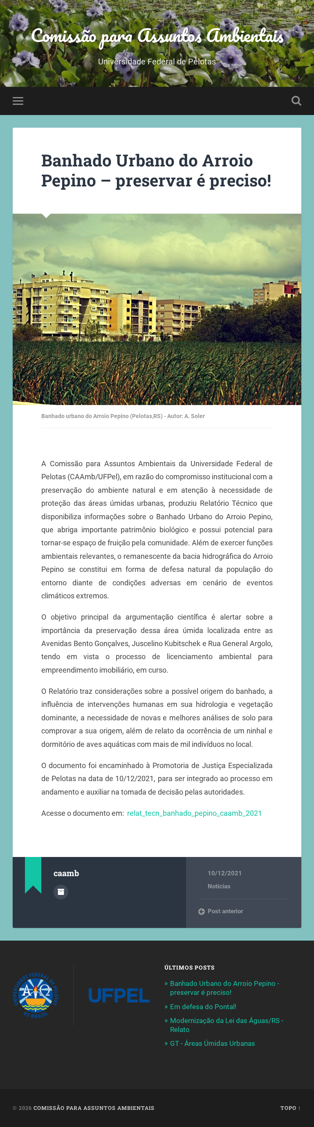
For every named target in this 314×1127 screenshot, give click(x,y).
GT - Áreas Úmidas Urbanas (212, 1043)
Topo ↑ (290, 1108)
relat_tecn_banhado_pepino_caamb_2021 (194, 813)
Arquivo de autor (61, 892)
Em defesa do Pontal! (203, 1007)
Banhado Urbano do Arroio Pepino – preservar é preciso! (156, 170)
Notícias (219, 886)
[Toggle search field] (296, 101)
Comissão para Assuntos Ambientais (157, 34)
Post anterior (225, 911)
